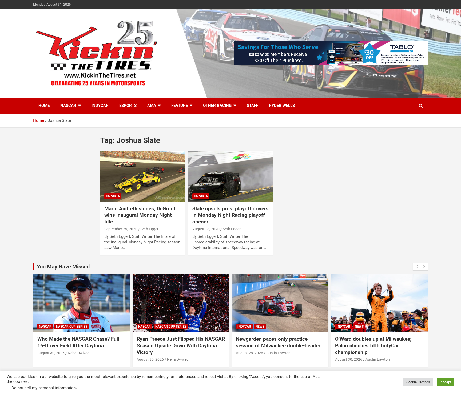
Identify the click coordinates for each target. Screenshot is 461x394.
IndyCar (100, 105)
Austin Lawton (278, 353)
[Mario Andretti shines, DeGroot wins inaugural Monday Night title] (142, 176)
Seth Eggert (150, 229)
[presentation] (416, 266)
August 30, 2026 (51, 353)
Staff (252, 105)
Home (44, 105)
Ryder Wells (282, 105)
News (260, 326)
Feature (179, 105)
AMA (151, 105)
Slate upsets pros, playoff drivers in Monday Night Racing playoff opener (230, 215)
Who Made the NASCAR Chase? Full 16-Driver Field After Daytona (78, 342)
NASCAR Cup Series (71, 326)
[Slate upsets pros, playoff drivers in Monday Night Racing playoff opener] (230, 176)
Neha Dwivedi (79, 353)
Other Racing (217, 105)
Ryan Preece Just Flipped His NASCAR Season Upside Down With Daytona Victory (181, 345)
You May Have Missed (63, 266)
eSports (128, 105)
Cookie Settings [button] (418, 382)
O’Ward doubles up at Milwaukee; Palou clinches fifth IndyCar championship (373, 345)
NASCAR (68, 105)
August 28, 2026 (249, 353)
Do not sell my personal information (43, 387)
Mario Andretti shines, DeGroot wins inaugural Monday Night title (139, 215)
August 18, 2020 (206, 229)
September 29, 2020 (120, 229)
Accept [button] (445, 382)
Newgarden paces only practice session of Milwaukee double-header (278, 342)
